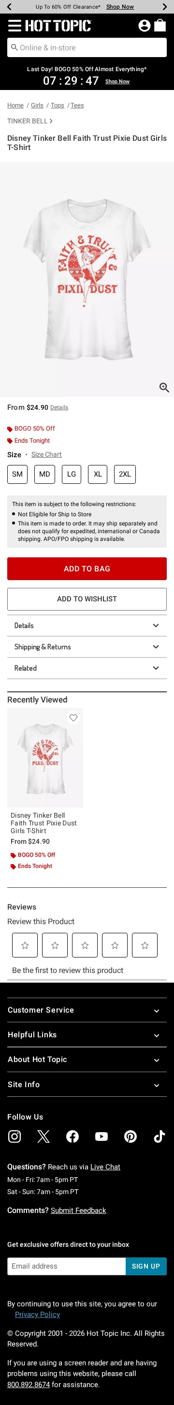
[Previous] (9, 7)
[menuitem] (160, 25)
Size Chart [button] (46, 454)
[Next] (165, 7)
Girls (37, 105)
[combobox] (87, 47)
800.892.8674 (28, 1384)
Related (25, 668)
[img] (14, 1136)
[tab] (87, 279)
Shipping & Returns (42, 646)
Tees (77, 105)
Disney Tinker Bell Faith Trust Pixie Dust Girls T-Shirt (44, 823)
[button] (13, 25)
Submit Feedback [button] (78, 1210)
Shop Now (120, 6)
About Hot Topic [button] (37, 1059)
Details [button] (59, 407)
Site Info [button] (24, 1084)
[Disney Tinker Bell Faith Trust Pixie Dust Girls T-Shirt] (45, 758)
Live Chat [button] (105, 1167)
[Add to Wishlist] (73, 717)
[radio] (17, 474)
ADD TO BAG (87, 568)
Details (24, 625)
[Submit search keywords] (14, 47)
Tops (57, 105)
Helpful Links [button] (32, 1034)
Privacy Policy (37, 1314)
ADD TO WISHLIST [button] (87, 599)
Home (15, 105)
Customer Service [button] (41, 1010)
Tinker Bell (27, 121)
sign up (146, 1266)
